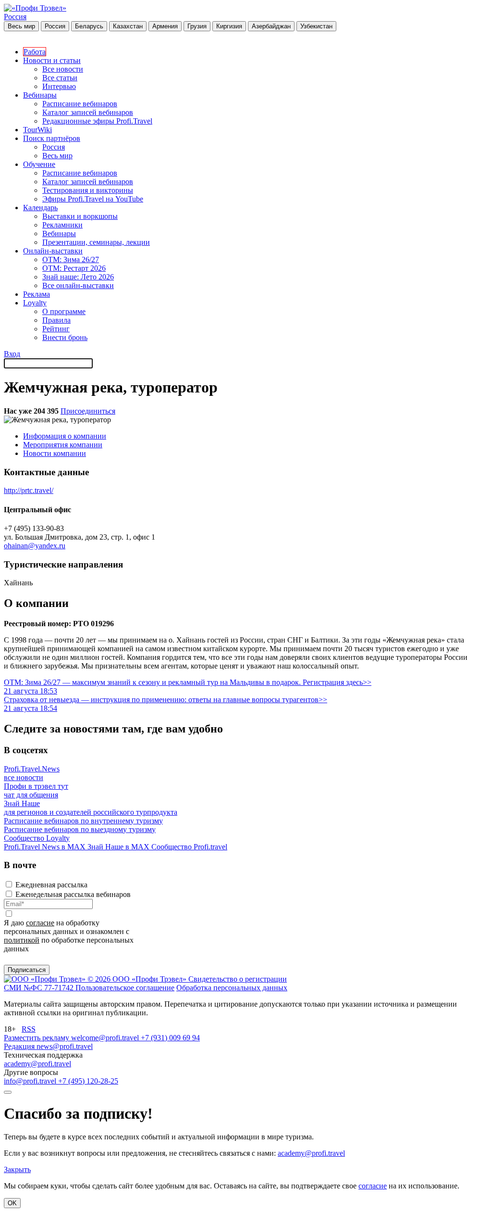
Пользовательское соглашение (124, 988)
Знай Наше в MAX (119, 847)
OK (12, 1203)
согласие (40, 923)
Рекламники (62, 225)
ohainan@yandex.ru (34, 546)
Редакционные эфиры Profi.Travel (97, 121)
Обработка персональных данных (231, 988)
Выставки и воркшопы (80, 216)
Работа (35, 52)
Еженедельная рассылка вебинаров (73, 894)
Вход (12, 354)
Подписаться (27, 969)
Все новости (62, 69)
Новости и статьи (52, 60)
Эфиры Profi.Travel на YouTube (92, 199)
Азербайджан (271, 26)
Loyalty (35, 303)
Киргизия (229, 26)
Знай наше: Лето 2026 (78, 277)
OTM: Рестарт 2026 (74, 268)
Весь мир (21, 26)
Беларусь (89, 26)
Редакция (20, 1046)
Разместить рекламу (37, 1038)
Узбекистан (316, 26)
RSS (29, 1029)
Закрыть (17, 1169)
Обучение (39, 164)
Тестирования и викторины (87, 190)
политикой (21, 940)
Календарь (40, 207)
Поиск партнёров (51, 138)
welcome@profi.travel (106, 1038)
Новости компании (54, 453)
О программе (64, 311)
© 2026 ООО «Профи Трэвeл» (137, 979)
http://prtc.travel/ (28, 490)
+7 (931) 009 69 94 (170, 1038)
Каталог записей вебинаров (87, 112)
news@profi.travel (65, 1046)
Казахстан (128, 26)
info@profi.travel (31, 1081)
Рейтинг (56, 329)
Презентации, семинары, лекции (96, 242)
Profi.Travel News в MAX (45, 847)
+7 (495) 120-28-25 (88, 1081)
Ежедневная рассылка (51, 885)
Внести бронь (64, 337)
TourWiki (37, 130)
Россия (15, 17)
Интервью (59, 86)
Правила (56, 320)
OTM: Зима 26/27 (70, 259)
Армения (165, 26)
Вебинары (40, 95)
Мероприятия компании (62, 445)
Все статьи (59, 78)
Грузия (197, 26)
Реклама (36, 294)
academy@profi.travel (37, 1064)
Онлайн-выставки (53, 251)
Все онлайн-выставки (78, 285)
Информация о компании (64, 436)
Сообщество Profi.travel (189, 847)
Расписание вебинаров (79, 104)
